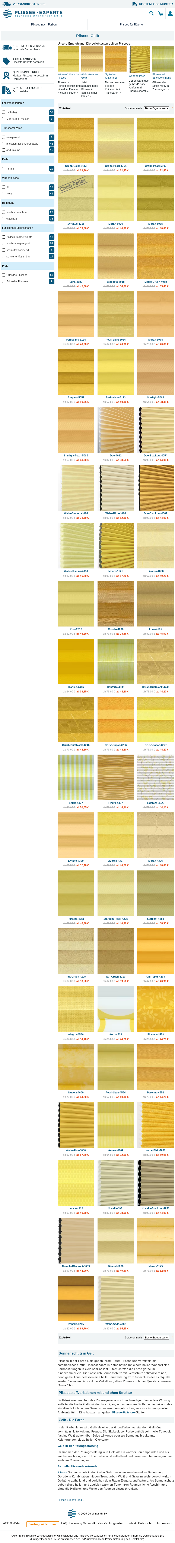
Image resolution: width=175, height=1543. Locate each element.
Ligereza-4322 (156, 805)
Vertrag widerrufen (42, 1524)
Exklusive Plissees (17, 281)
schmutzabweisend (17, 250)
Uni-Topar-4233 (156, 979)
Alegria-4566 (76, 1037)
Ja (7, 187)
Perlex (10, 168)
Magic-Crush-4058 (156, 284)
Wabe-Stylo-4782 (116, 1326)
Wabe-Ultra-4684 (116, 515)
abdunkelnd (13, 150)
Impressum (164, 1523)
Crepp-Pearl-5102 (156, 168)
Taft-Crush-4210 (116, 979)
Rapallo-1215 (76, 1326)
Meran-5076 (116, 226)
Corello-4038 (116, 631)
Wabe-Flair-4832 (156, 1152)
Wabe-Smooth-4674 (76, 515)
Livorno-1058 (156, 573)
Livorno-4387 (116, 863)
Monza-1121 (116, 573)
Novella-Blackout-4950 (155, 1210)
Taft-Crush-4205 (76, 979)
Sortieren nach (133, 108)
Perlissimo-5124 (76, 342)
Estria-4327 (76, 805)
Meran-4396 (156, 863)
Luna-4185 (156, 631)
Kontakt (131, 1523)
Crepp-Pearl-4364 (116, 168)
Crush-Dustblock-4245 (155, 689)
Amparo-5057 (76, 400)
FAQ (64, 1523)
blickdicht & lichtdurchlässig (22, 143)
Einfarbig (11, 112)
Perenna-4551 (156, 1095)
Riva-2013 (76, 631)
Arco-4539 (116, 1037)
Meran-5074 (156, 342)
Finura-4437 (116, 805)
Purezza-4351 (76, 921)
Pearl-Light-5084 (116, 342)
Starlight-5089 (156, 400)
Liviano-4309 (76, 863)
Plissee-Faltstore (123, 1412)
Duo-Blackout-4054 (156, 458)
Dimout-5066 (116, 1268)
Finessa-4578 (156, 1037)
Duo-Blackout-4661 (156, 515)
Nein (9, 193)
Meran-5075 (156, 226)
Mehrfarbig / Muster (17, 118)
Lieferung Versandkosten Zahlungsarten (96, 1523)
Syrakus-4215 (76, 226)
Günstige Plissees (16, 275)
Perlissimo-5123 (116, 400)
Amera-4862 (116, 1152)
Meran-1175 (156, 1268)
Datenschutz (146, 1523)
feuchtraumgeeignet (18, 243)
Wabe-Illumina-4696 (76, 573)
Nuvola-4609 (76, 1095)
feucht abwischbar (17, 212)
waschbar (12, 218)
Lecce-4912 (76, 1210)
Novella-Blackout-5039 (76, 1268)
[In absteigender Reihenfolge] (172, 108)
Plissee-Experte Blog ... (71, 1499)
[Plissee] (74, 13)
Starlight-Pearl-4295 (116, 921)
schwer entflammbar (18, 256)
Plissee (62, 1472)
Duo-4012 (116, 458)
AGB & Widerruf (13, 1523)
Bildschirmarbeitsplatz (19, 237)
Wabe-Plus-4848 (76, 1152)
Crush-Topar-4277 (156, 747)
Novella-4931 (116, 1210)
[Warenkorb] (160, 13)
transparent (13, 137)
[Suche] (151, 13)
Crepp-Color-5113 (76, 168)
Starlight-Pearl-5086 (76, 458)
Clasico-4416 (76, 689)
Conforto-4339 (116, 689)
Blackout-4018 (116, 284)
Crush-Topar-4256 (116, 747)
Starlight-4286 (156, 921)
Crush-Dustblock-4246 (76, 747)
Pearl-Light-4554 (116, 1095)
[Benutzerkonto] (170, 13)
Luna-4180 (76, 284)
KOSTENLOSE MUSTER (156, 4)
